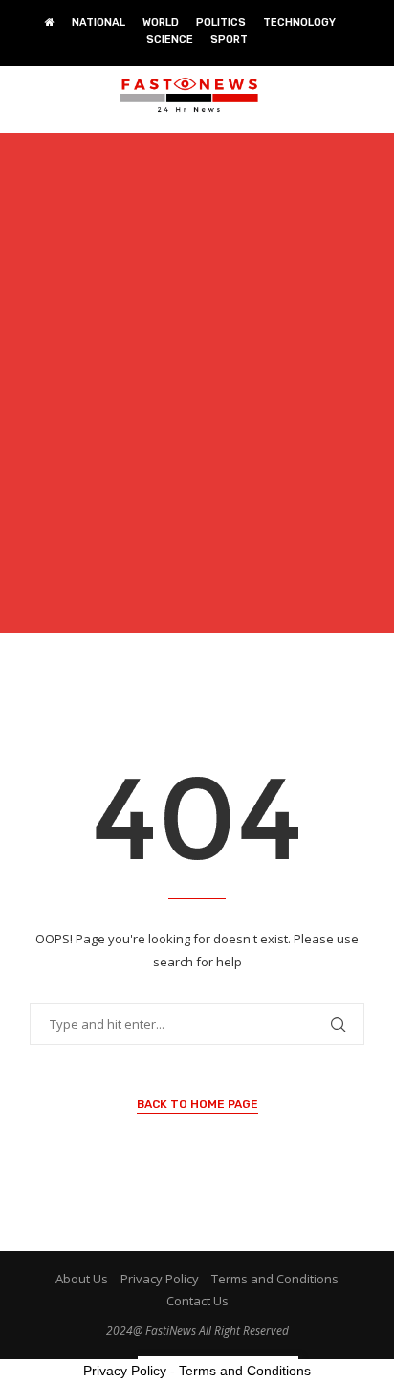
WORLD (160, 22)
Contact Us (197, 1300)
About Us (81, 1278)
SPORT (229, 40)
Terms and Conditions (275, 1278)
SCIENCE (169, 40)
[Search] (374, 95)
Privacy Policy (159, 1278)
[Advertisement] (197, 394)
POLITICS (221, 22)
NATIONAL (98, 22)
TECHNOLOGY (299, 22)
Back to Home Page (197, 1104)
